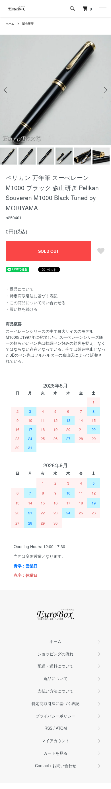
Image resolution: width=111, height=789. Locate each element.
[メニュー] (102, 8)
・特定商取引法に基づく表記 (31, 295)
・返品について (20, 289)
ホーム (10, 24)
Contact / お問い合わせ (55, 765)
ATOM (61, 728)
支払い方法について (55, 691)
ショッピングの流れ (55, 654)
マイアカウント (55, 740)
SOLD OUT (48, 251)
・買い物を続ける (22, 309)
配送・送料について (55, 666)
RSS (48, 728)
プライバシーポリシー (55, 716)
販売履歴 (28, 24)
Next (104, 90)
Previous (6, 90)
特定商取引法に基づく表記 (55, 703)
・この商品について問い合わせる (35, 302)
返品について (55, 678)
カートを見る (55, 753)
